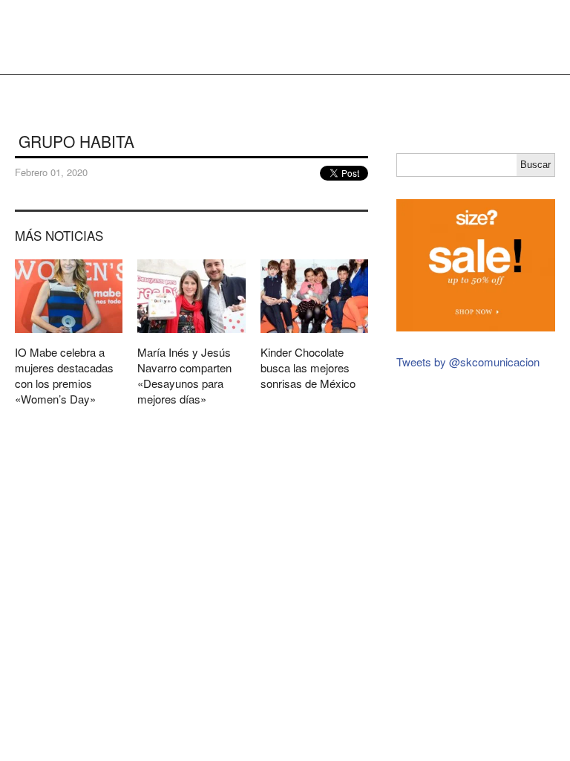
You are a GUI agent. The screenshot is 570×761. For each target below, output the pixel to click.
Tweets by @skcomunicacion (468, 361)
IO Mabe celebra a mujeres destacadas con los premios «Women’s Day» (68, 338)
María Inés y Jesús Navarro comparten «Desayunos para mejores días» (191, 338)
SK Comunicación (48, 37)
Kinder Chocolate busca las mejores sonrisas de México (314, 330)
